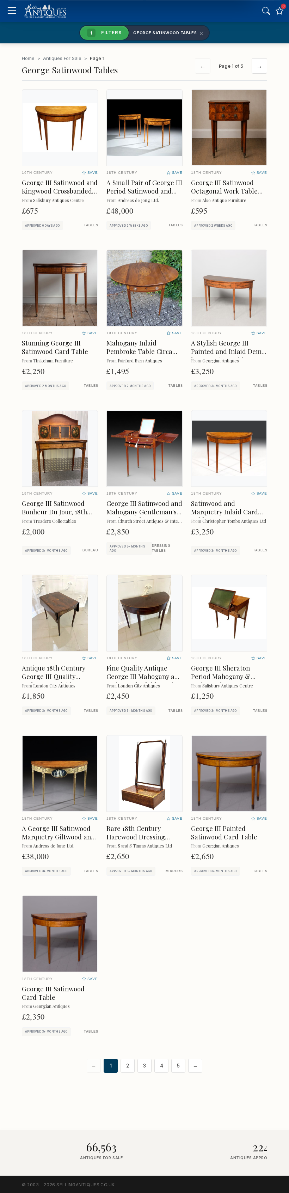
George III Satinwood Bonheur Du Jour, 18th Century (54, 512)
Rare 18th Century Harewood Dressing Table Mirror (135, 837)
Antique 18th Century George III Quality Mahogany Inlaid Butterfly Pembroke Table (60, 680)
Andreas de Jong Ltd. (138, 200)
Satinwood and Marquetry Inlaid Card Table (224, 512)
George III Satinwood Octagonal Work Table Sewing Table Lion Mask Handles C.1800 (227, 195)
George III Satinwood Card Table (53, 993)
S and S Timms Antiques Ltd (145, 846)
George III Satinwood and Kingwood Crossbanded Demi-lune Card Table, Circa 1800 (60, 195)
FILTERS (106, 32)
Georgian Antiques (220, 360)
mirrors (174, 871)
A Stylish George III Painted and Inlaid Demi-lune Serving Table (228, 351)
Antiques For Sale (62, 58)
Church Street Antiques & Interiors (152, 521)
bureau (90, 550)
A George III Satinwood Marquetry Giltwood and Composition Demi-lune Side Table (58, 841)
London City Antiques (54, 686)
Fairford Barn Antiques (140, 360)
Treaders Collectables (54, 521)
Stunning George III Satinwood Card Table (55, 347)
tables (91, 225)
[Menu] (12, 11)
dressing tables (161, 548)
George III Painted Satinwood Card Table (224, 832)
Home (28, 58)
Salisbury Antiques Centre (58, 200)
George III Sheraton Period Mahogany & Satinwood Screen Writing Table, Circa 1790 (228, 680)
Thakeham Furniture (53, 360)
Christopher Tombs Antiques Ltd (234, 521)
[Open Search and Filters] (266, 11)
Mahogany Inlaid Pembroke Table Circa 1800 (139, 351)
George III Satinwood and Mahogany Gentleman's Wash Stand (144, 512)
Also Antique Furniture (224, 200)
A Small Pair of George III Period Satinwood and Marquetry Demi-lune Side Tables (144, 195)
